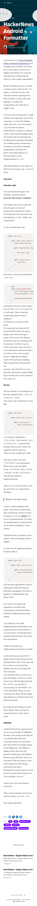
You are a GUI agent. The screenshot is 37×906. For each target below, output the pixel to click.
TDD (16, 821)
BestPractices (24, 821)
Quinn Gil (11, 46)
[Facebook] (13, 817)
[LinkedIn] (17, 817)
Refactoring (23, 828)
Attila (28, 899)
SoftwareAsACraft (10, 828)
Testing (7, 825)
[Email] (20, 817)
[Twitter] (9, 817)
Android (15, 825)
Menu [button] (9, 3)
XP (10, 821)
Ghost (18, 899)
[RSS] (25, 895)
